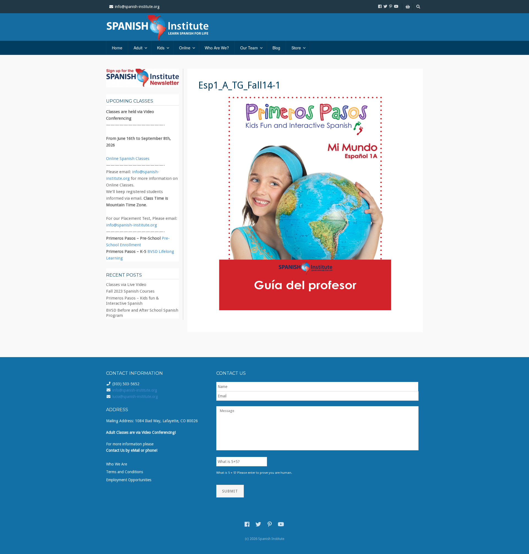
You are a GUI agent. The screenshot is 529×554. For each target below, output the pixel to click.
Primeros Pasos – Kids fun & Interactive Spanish (132, 301)
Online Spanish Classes (127, 158)
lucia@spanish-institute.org (135, 396)
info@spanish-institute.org (131, 225)
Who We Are (116, 464)
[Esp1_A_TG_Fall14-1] (305, 203)
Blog (276, 47)
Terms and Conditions (124, 472)
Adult (138, 47)
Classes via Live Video (126, 284)
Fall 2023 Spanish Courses (130, 291)
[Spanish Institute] (165, 27)
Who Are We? (217, 47)
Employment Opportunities (128, 480)
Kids (160, 47)
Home (117, 47)
